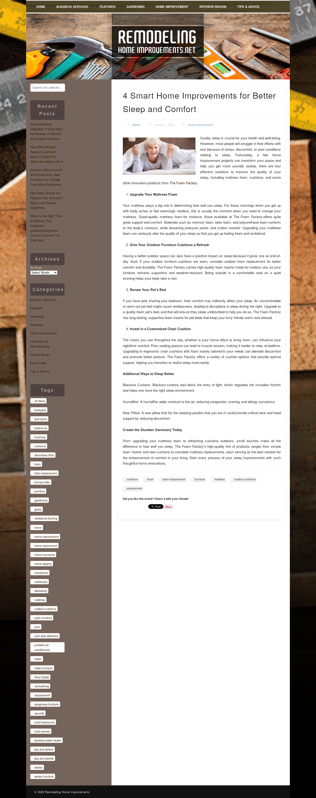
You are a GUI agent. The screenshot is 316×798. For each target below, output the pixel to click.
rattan (38, 659)
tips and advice (43, 749)
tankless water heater (47, 740)
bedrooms (40, 428)
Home (40, 6)
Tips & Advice (248, 6)
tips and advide (44, 758)
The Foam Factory (183, 182)
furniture (200, 479)
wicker (38, 767)
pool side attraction (46, 636)
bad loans (40, 419)
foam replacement (174, 479)
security (39, 713)
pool (37, 627)
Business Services (72, 6)
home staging (43, 564)
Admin (136, 125)
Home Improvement (172, 6)
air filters (39, 401)
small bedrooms (44, 722)
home (38, 527)
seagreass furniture (46, 704)
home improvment (45, 546)
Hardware (36, 324)
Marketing (40, 591)
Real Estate (38, 363)
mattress (219, 479)
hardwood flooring (45, 518)
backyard (40, 410)
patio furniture (43, 618)
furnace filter (42, 482)
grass (37, 509)
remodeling (41, 686)
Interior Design (212, 6)
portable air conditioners (42, 647)
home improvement (46, 536)
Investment (41, 573)
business (40, 437)
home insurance (44, 555)
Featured (107, 6)
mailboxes (40, 582)
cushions (132, 479)
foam (150, 479)
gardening (40, 500)
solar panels (42, 731)
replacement (134, 488)
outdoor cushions (245, 479)
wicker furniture (44, 776)
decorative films (44, 455)
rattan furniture (43, 668)
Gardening (136, 6)
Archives (36, 267)
